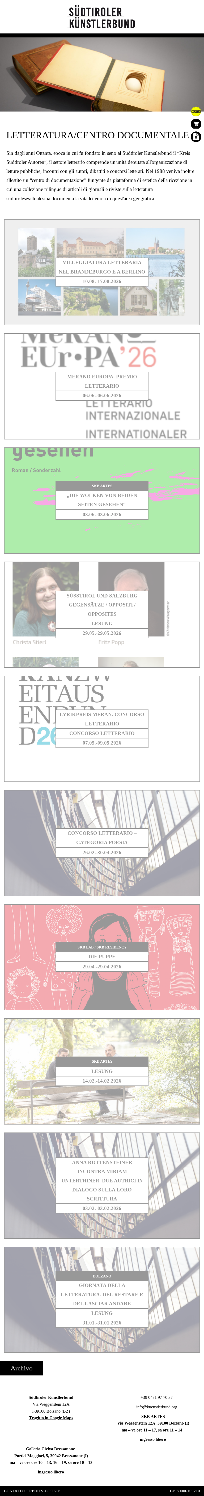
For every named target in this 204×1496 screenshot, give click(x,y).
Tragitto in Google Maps (51, 1418)
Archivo (22, 1368)
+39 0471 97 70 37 (156, 1397)
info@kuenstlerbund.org (156, 1407)
